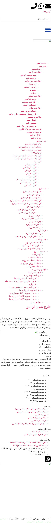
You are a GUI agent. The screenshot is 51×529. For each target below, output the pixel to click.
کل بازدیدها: (41, 401)
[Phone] (34, 6)
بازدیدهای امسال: (38, 398)
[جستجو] (49, 23)
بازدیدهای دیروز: (39, 389)
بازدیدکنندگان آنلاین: (37, 380)
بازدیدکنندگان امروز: (37, 386)
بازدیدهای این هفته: (38, 392)
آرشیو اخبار (46, 11)
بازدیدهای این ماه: (38, 395)
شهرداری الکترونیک (35, 521)
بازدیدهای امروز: (39, 383)
